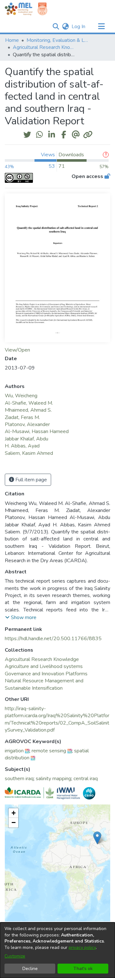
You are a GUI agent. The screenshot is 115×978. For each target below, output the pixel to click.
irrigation (14, 750)
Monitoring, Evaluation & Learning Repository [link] (58, 40)
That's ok (83, 969)
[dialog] (57, 950)
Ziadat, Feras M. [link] (22, 417)
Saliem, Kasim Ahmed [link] (29, 453)
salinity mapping (53, 778)
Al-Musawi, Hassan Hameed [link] (37, 431)
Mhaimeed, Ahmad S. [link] (28, 410)
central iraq (85, 778)
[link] (42, 659)
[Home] (18, 9)
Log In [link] (79, 26)
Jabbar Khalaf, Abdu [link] (26, 438)
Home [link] (12, 40)
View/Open (17, 349)
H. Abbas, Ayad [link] (22, 445)
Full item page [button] (30, 479)
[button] (56, 26)
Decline (30, 969)
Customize (14, 956)
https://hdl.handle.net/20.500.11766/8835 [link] (53, 638)
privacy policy (82, 947)
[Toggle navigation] (101, 26)
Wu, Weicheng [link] (21, 395)
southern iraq (19, 778)
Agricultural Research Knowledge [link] (45, 47)
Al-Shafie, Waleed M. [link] (29, 403)
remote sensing (49, 750)
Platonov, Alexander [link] (27, 424)
